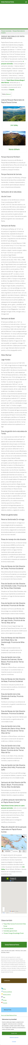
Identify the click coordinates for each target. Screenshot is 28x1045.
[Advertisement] (14, 15)
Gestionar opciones (14, 1037)
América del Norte (7, 992)
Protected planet (8, 928)
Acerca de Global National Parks (9, 1015)
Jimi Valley (14, 125)
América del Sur (7, 994)
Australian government (10, 931)
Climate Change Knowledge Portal (13, 933)
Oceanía (5, 1003)
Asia (4, 997)
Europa (5, 1000)
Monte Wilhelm (14, 149)
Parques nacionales (6, 31)
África (4, 989)
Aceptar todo (14, 1033)
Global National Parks (7, 2)
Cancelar (14, 1041)
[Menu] (26, 2)
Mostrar (8, 94)
